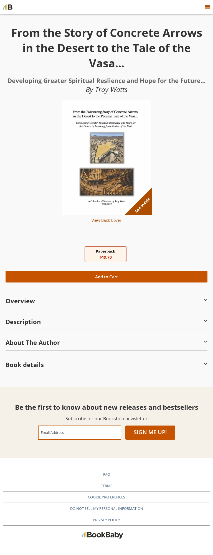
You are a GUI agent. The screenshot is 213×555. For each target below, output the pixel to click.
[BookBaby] (7, 7)
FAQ (106, 474)
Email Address (52, 432)
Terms (106, 485)
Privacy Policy (106, 519)
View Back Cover (106, 220)
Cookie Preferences (106, 497)
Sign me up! (150, 432)
